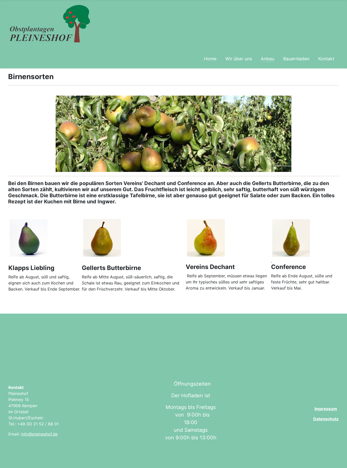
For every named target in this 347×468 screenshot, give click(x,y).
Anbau (267, 58)
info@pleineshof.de (39, 434)
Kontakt (326, 58)
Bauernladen (296, 58)
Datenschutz (326, 418)
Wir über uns (238, 58)
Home (210, 58)
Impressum (325, 408)
